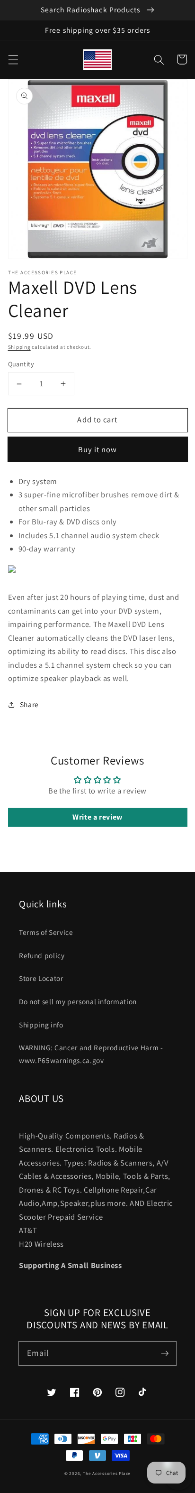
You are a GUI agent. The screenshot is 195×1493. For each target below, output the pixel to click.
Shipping (19, 347)
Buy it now (97, 449)
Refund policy (42, 955)
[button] (12, 59)
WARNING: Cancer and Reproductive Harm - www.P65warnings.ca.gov (91, 1054)
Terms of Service (46, 932)
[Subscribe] (164, 1353)
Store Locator (41, 978)
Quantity (21, 363)
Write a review (97, 817)
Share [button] (29, 704)
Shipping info (41, 1024)
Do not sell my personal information (78, 1001)
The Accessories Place (107, 1473)
